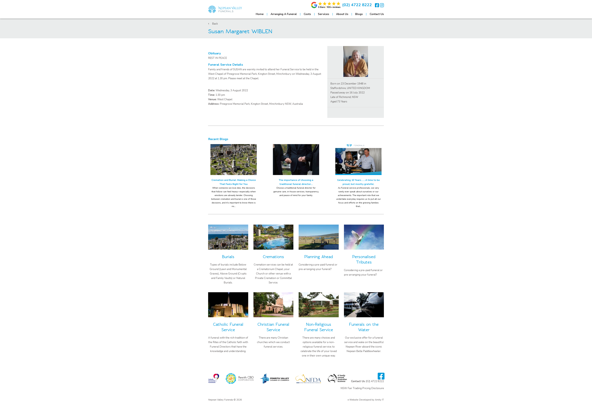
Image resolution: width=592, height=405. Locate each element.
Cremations (273, 256)
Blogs (359, 14)
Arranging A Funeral (284, 14)
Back (215, 23)
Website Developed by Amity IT (366, 399)
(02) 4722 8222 (357, 5)
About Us (342, 14)
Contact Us (377, 14)
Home (260, 14)
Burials (228, 256)
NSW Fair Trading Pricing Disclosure (362, 388)
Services (323, 14)
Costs (307, 14)
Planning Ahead (318, 256)
